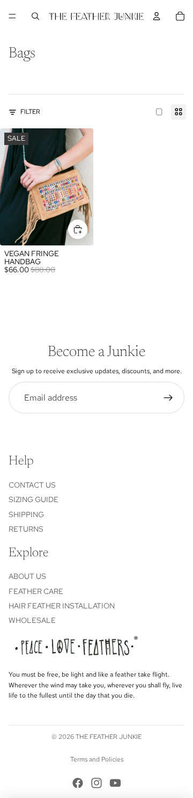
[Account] (156, 16)
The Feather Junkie (109, 736)
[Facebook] (77, 783)
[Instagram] (96, 783)
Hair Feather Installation (62, 606)
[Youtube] (115, 783)
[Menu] (12, 16)
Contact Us (32, 485)
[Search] (35, 16)
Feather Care (36, 591)
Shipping (26, 514)
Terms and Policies (96, 759)
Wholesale (32, 620)
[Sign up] (168, 398)
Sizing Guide (33, 499)
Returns (26, 529)
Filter (30, 111)
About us (27, 576)
